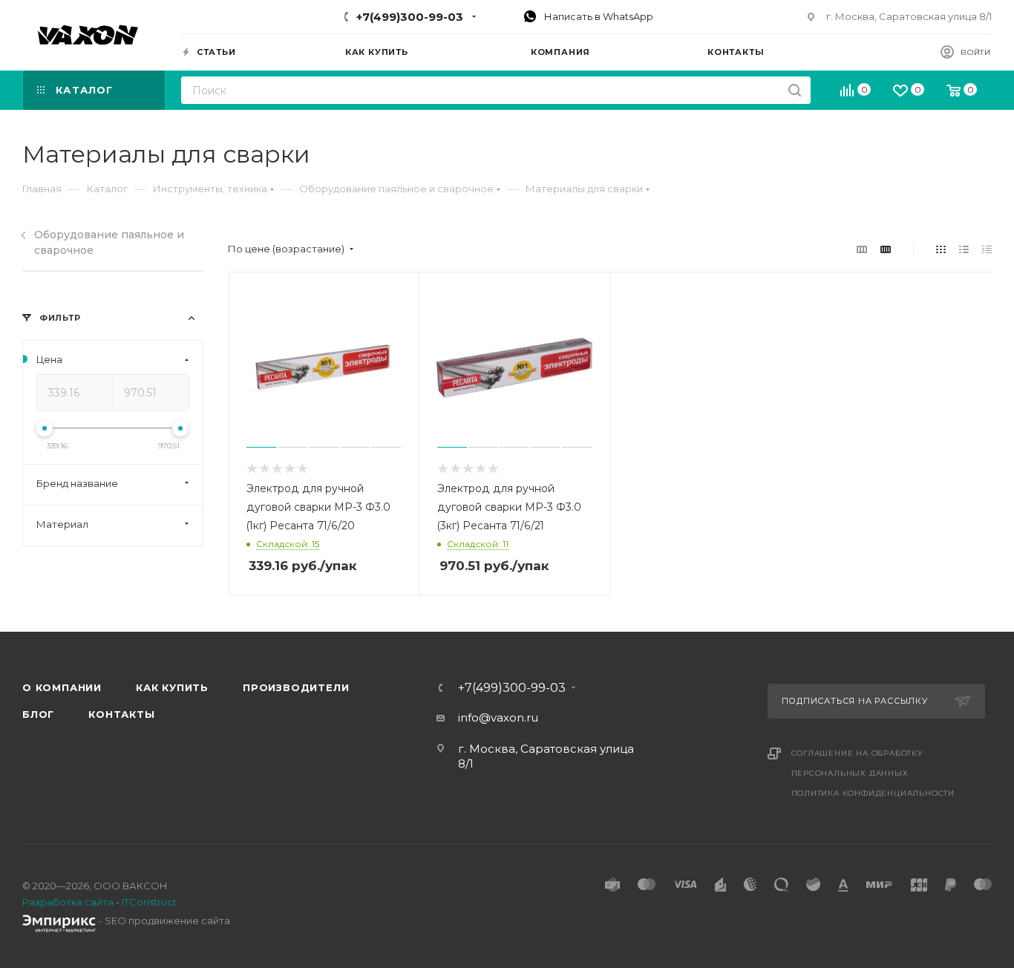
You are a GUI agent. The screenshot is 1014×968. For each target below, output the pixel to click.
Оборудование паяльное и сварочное (109, 242)
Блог (38, 714)
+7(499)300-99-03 (409, 17)
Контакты (121, 714)
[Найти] (795, 90)
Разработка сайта (68, 902)
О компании (62, 687)
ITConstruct (149, 902)
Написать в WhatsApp (597, 16)
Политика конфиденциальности (873, 793)
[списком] (964, 249)
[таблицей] (987, 249)
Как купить (172, 687)
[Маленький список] (861, 249)
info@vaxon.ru (498, 717)
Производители (296, 687)
